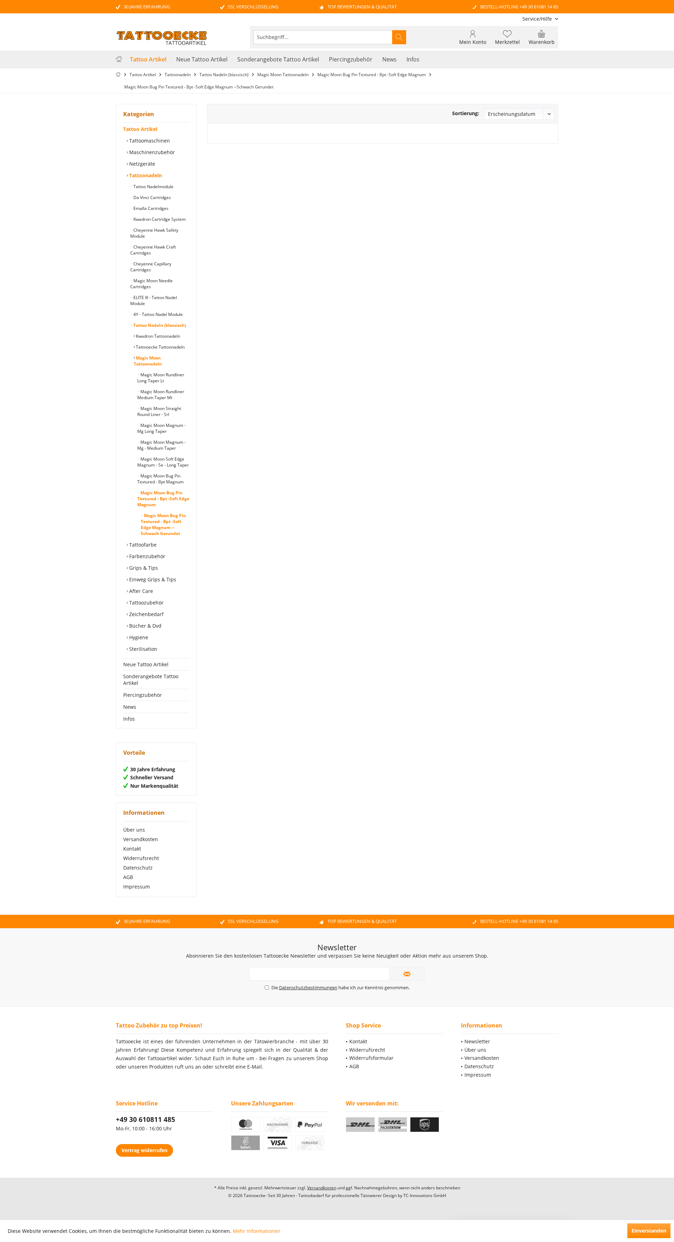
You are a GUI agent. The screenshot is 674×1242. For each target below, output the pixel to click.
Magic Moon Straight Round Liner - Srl (159, 411)
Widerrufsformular (371, 1058)
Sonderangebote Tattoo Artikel (150, 679)
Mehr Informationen (256, 1231)
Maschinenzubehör (151, 152)
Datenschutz (138, 867)
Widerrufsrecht (141, 858)
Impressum (136, 886)
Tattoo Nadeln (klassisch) (159, 325)
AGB (128, 877)
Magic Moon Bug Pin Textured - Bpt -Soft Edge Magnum (163, 499)
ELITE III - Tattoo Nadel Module (153, 300)
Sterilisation (142, 649)
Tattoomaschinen (149, 140)
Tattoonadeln (145, 175)
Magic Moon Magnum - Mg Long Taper (161, 428)
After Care (140, 591)
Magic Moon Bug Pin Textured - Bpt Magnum (160, 479)
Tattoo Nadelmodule (152, 187)
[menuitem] (537, 18)
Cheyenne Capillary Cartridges (150, 267)
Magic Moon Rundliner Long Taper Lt (160, 378)
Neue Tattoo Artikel (145, 664)
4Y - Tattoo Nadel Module (157, 314)
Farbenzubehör (146, 556)
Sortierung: (465, 113)
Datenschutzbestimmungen (308, 987)
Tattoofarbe (142, 544)
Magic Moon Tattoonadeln (148, 361)
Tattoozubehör (146, 602)
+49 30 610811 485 (145, 1119)
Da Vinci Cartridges (151, 197)
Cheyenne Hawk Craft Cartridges (153, 250)
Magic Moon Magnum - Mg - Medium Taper (161, 445)
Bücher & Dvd (144, 625)
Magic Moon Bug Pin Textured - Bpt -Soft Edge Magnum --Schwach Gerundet (163, 524)
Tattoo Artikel (140, 129)
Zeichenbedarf (146, 614)
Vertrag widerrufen (144, 1150)
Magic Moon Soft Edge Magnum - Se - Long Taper (163, 462)
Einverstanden (649, 1230)
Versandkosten (140, 839)
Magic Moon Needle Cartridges (151, 284)
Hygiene (138, 637)
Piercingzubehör (142, 695)
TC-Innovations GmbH (424, 1195)
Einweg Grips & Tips (152, 579)
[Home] (119, 59)
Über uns (134, 829)
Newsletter (477, 1041)
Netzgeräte (141, 163)
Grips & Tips (143, 567)
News (129, 706)
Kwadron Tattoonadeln (157, 336)
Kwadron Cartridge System (159, 219)
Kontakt (132, 848)
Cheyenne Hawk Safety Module (154, 233)
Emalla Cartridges (150, 208)
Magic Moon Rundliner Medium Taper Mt (160, 395)
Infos (129, 718)
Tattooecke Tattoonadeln (160, 347)
